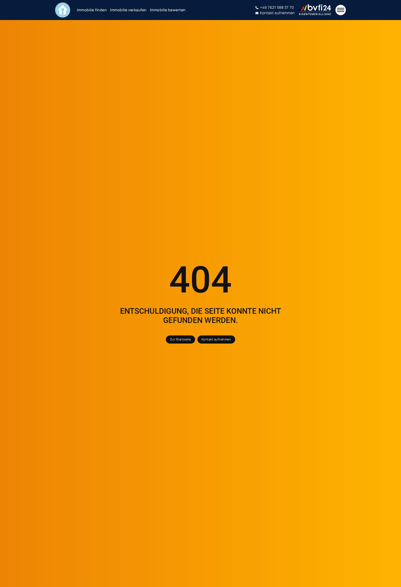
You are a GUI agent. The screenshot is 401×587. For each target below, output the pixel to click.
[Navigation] (340, 10)
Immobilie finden (92, 9)
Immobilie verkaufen (128, 9)
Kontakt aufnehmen (216, 339)
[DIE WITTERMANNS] (62, 10)
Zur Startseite (180, 339)
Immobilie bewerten (168, 9)
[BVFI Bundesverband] (315, 10)
